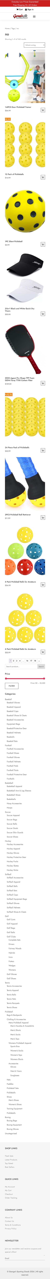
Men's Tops (14, 1038)
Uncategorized (11, 1133)
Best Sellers (9, 1167)
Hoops (9, 807)
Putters (11, 961)
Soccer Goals (12, 828)
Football (8, 745)
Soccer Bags (12, 819)
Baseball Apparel (14, 707)
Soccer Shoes (12, 836)
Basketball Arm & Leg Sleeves (19, 790)
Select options (43, 110)
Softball (8, 874)
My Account (10, 1186)
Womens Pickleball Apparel (20, 1043)
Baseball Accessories (15, 719)
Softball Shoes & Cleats (16, 912)
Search (41, 666)
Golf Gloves (12, 974)
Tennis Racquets (13, 1003)
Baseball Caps (12, 711)
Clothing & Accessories (16, 1019)
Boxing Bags (12, 1120)
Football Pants (12, 770)
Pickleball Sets (13, 1088)
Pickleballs (11, 1092)
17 (31, 660)
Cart (21, 9)
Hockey (8, 841)
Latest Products (11, 1159)
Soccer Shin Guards (15, 832)
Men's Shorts (15, 1030)
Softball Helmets (13, 907)
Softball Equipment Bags (17, 899)
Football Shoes (13, 753)
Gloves (13, 1066)
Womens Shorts (16, 1059)
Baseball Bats (12, 741)
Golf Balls (11, 932)
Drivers (11, 944)
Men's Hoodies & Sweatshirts (22, 1026)
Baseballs (10, 736)
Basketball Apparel (14, 786)
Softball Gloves (13, 903)
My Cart (8, 1190)
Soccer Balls (12, 823)
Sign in (30, 9)
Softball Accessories (15, 877)
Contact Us (9, 1221)
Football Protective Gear (17, 774)
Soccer (8, 812)
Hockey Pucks (12, 861)
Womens (12, 969)
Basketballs (11, 799)
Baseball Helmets (14, 732)
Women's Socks (16, 1050)
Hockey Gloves (13, 853)
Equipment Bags (13, 724)
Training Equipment (14, 1108)
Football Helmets (14, 761)
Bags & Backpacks (14, 1015)
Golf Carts (11, 919)
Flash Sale (9, 1156)
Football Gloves (13, 757)
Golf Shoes (11, 978)
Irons (10, 957)
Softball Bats (12, 890)
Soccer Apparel (13, 815)
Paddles (10, 1084)
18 (35, 660)
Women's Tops (16, 1055)
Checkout (9, 1194)
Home (7, 28)
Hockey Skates (13, 865)
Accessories (13, 1063)
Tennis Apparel (13, 990)
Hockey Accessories (15, 844)
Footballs (10, 778)
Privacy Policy (10, 1228)
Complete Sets (14, 940)
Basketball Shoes (13, 795)
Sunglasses (14, 1075)
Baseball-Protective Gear (17, 728)
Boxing (8, 1117)
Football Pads (12, 765)
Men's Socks (15, 1034)
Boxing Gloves (13, 1129)
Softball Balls (12, 886)
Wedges (12, 965)
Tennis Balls (11, 994)
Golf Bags (11, 928)
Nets (8, 1079)
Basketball (9, 783)
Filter (12, 686)
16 (27, 660)
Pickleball (9, 1011)
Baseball (8, 699)
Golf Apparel (12, 923)
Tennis (7, 982)
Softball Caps (12, 894)
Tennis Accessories (14, 986)
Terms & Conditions (13, 1225)
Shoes (9, 1096)
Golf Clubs (11, 936)
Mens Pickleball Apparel (19, 1022)
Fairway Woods (15, 948)
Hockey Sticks (12, 870)
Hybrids (12, 952)
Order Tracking (11, 1197)
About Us (8, 1217)
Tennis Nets (11, 999)
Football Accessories (15, 748)
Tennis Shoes (12, 1007)
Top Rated (9, 1163)
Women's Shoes (15, 1104)
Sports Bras (15, 1046)
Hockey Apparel (13, 848)
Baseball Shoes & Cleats (17, 715)
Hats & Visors (15, 1071)
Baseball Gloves (13, 702)
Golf (7, 916)
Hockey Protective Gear (16, 857)
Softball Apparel (13, 881)
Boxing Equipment (14, 1124)
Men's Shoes (14, 1100)
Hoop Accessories (14, 803)
